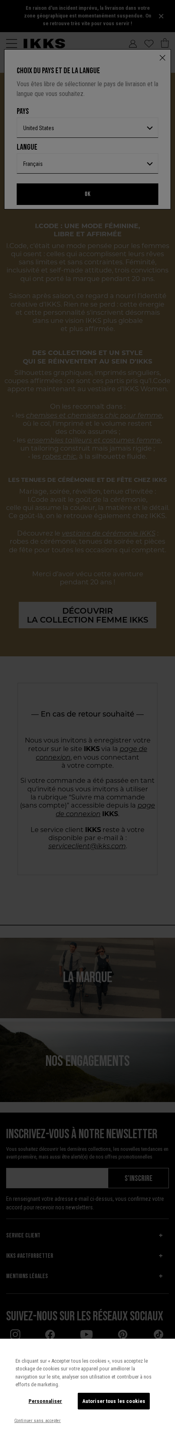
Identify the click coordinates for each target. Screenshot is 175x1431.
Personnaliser (45, 1401)
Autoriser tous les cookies (113, 1401)
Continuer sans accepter (37, 1420)
